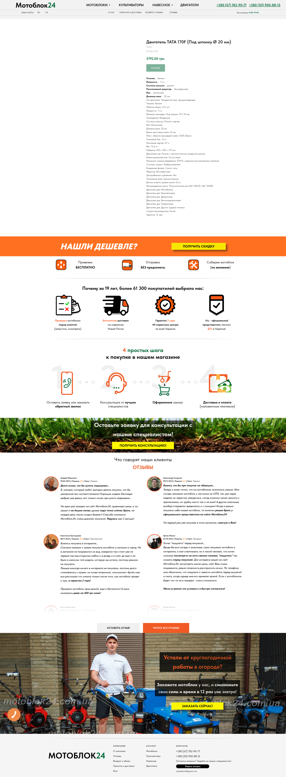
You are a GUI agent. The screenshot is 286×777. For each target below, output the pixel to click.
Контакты (182, 746)
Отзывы (117, 756)
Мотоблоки (151, 751)
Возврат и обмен (121, 761)
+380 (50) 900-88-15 (188, 756)
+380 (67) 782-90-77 (188, 751)
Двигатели (151, 766)
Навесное (151, 761)
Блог (115, 771)
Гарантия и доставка (123, 766)
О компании (119, 751)
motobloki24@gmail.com (186, 771)
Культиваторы (153, 756)
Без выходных (248, 12)
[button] (198, 246)
